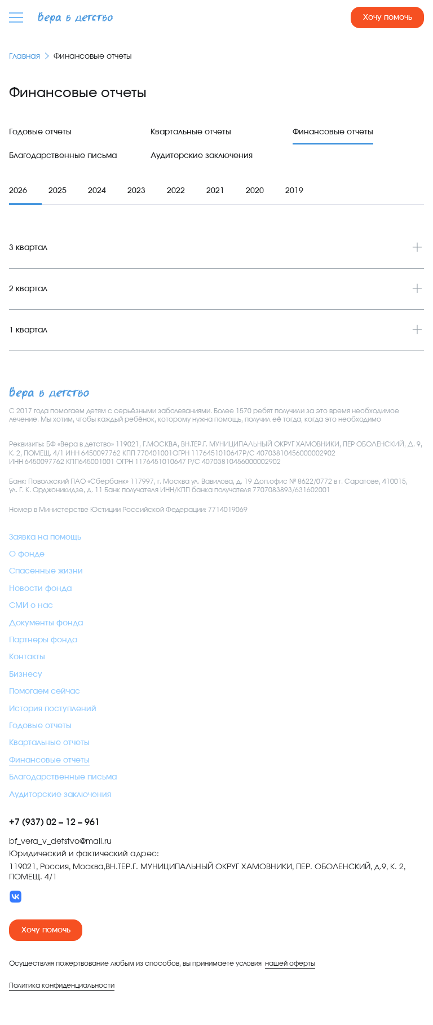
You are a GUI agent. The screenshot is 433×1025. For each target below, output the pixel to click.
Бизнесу (25, 674)
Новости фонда (40, 589)
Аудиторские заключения (202, 156)
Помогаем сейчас (44, 691)
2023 (136, 191)
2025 (57, 191)
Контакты (27, 657)
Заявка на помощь (45, 537)
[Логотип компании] (75, 18)
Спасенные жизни (46, 571)
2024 (97, 191)
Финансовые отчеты (333, 132)
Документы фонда (46, 623)
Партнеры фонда (43, 640)
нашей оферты (290, 963)
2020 (255, 191)
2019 (294, 191)
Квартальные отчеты (191, 132)
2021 (215, 191)
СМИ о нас (31, 606)
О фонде (27, 554)
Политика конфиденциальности (61, 985)
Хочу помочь (387, 17)
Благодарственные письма (63, 156)
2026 (18, 191)
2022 (176, 191)
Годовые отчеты (40, 132)
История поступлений (52, 709)
